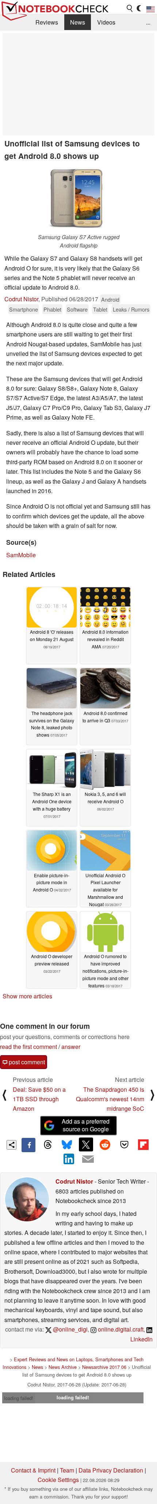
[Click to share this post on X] (86, 1144)
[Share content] (11, 1145)
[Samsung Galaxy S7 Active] (78, 199)
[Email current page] (88, 1159)
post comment (26, 1062)
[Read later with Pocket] (124, 1144)
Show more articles (27, 996)
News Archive (63, 1366)
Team (67, 1470)
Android (110, 299)
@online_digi (69, 1329)
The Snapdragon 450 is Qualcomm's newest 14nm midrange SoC (110, 1099)
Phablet (52, 309)
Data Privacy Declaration (110, 1470)
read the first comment (28, 1046)
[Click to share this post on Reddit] (105, 1144)
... (148, 22)
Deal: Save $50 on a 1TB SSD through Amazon (39, 1099)
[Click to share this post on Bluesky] (67, 1145)
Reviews (46, 22)
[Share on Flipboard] (143, 1144)
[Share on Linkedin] (69, 1159)
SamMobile (21, 555)
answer (70, 1046)
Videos (106, 22)
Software (77, 309)
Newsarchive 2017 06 (104, 1366)
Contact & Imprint (33, 1470)
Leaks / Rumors (131, 309)
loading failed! (18, 1398)
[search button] (130, 8)
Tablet (100, 309)
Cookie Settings (58, 1479)
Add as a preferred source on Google (86, 1125)
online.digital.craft (119, 1329)
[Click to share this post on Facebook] (28, 1145)
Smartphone (23, 309)
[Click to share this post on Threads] (47, 1145)
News (77, 22)
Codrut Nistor (21, 299)
